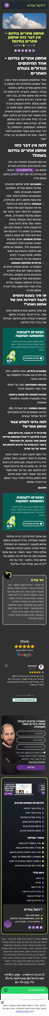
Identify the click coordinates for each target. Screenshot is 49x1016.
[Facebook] (41, 927)
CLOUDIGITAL (24, 170)
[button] (33, 50)
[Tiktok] (29, 927)
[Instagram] (33, 927)
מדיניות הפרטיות (36, 762)
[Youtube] (37, 927)
